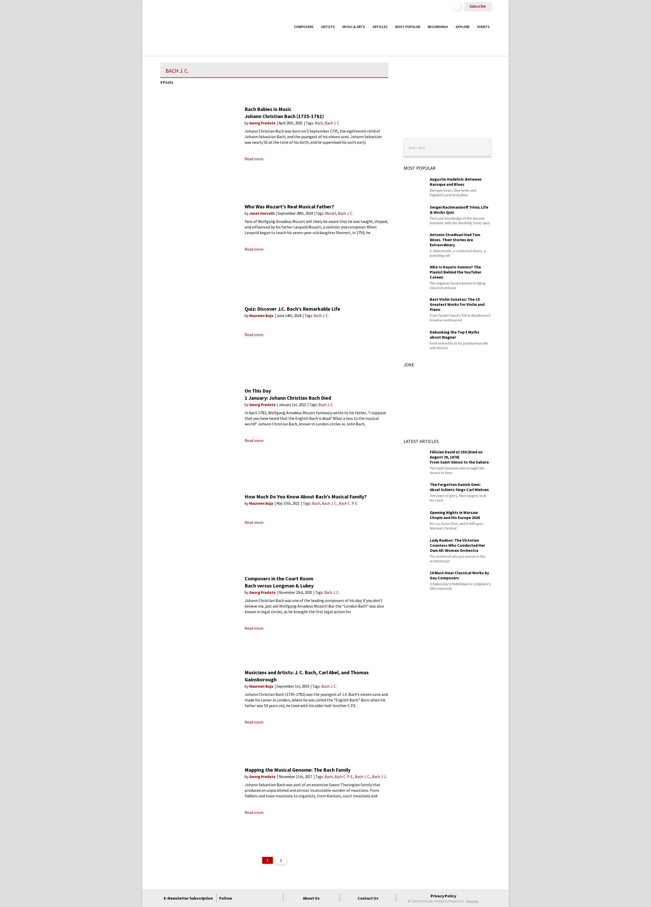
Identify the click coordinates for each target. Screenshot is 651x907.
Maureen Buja (261, 315)
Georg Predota (262, 123)
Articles (380, 26)
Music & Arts (354, 26)
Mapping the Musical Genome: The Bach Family (297, 770)
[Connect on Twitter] (249, 898)
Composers (304, 26)
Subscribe (477, 6)
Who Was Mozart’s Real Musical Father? (289, 206)
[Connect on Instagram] (258, 898)
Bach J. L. (379, 776)
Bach (319, 123)
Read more (254, 158)
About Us (311, 898)
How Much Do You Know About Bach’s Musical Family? (306, 496)
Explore (463, 26)
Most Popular (407, 26)
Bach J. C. (332, 123)
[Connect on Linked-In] (267, 898)
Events (483, 26)
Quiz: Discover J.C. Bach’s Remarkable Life (292, 309)
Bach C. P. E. (348, 503)
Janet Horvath (262, 213)
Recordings (438, 26)
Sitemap (472, 901)
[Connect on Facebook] (240, 898)
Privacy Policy (443, 895)
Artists (328, 26)
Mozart (330, 213)
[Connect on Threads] (276, 898)
